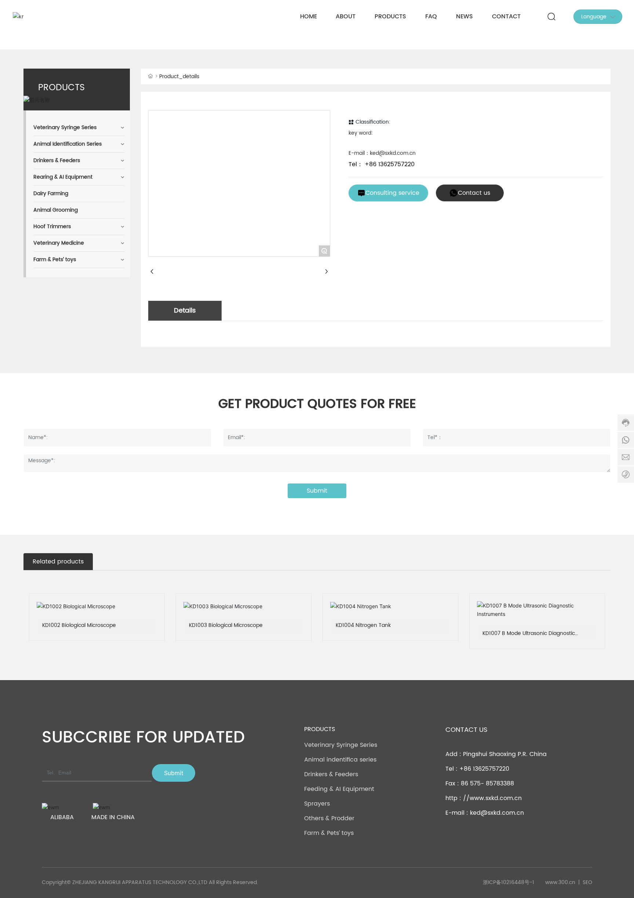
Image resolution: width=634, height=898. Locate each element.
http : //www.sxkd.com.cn (483, 798)
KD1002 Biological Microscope (79, 625)
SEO (587, 882)
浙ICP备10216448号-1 (508, 883)
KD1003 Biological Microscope (226, 625)
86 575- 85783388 (487, 783)
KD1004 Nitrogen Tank (363, 625)
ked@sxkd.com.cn (497, 813)
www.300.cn (560, 882)
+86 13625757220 (389, 164)
